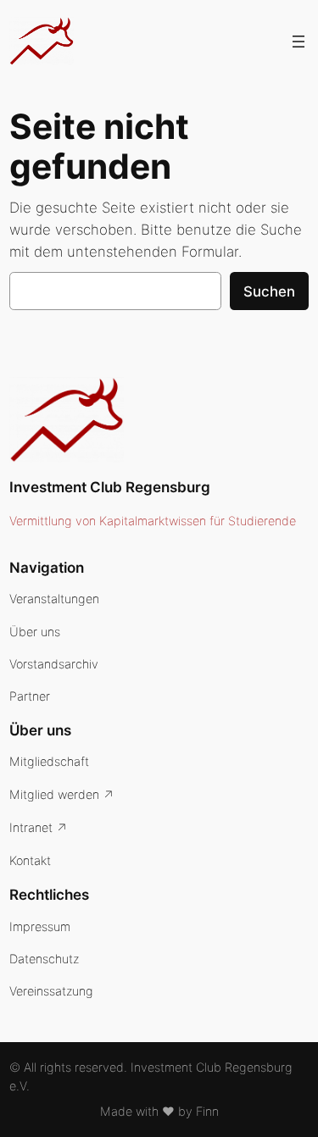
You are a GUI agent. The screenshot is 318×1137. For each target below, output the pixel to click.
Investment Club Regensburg (109, 487)
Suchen (269, 291)
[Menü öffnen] (298, 41)
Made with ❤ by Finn (159, 1111)
